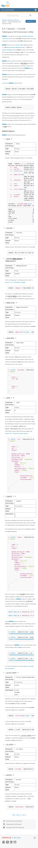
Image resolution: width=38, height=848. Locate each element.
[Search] (30, 15)
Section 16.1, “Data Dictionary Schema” (16, 433)
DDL (12, 63)
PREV (14, 815)
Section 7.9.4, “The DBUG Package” (15, 282)
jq (20, 647)
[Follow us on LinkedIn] (11, 843)
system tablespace (7, 50)
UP (21, 815)
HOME (17, 815)
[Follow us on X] (7, 843)
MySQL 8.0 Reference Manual (10, 20)
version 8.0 (30, 21)
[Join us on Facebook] (3, 843)
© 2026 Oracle (16, 838)
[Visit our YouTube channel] (15, 843)
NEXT (23, 815)
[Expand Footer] (34, 838)
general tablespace (15, 47)
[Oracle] (6, 838)
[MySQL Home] (5, 4)
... (20, 20)
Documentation (7, 10)
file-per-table (19, 45)
